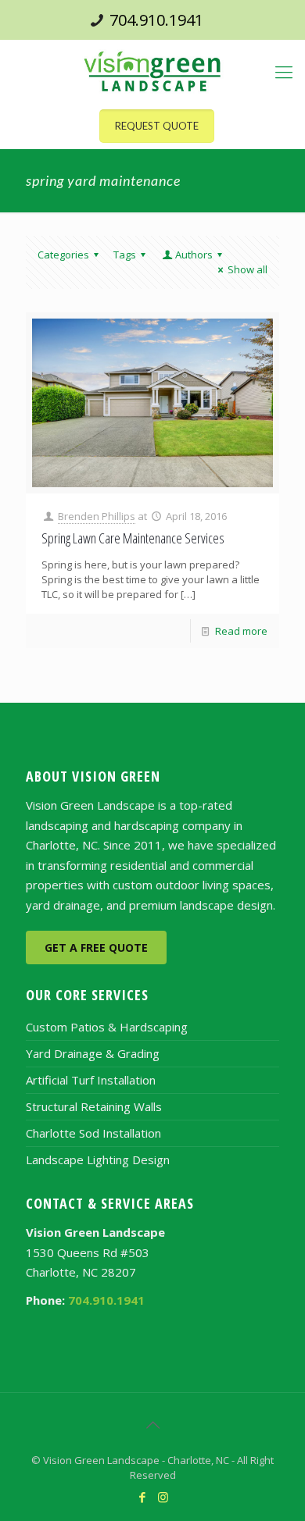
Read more (241, 631)
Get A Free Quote (96, 947)
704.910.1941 (156, 19)
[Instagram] (163, 1497)
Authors (194, 255)
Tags (124, 255)
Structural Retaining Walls (94, 1106)
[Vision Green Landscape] (152, 71)
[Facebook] (142, 1497)
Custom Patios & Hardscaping (107, 1027)
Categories (63, 255)
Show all (247, 269)
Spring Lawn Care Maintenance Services (132, 538)
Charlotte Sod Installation (93, 1133)
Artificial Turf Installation (91, 1080)
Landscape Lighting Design (98, 1159)
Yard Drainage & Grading (93, 1053)
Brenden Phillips (96, 516)
